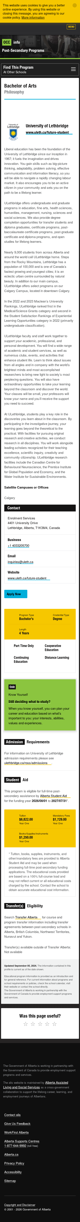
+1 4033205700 (18, 545)
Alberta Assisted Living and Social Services (35, 1084)
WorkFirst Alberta (16, 1132)
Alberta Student (53, 795)
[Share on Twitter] (7, 107)
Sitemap (10, 1180)
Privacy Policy (14, 1163)
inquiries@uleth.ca (20, 561)
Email (44, 107)
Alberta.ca (11, 1154)
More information (33, 17)
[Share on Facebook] (19, 107)
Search (59, 28)
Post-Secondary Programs (23, 50)
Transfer (26, 917)
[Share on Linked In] (32, 107)
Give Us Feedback (17, 1123)
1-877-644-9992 (15, 1145)
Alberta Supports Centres (21, 1141)
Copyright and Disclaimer (19, 1205)
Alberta (11, 28)
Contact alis (12, 1114)
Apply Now (14, 594)
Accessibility (13, 1172)
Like (48, 28)
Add (38, 28)
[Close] (75, 5)
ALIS (26, 28)
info (11, 42)
